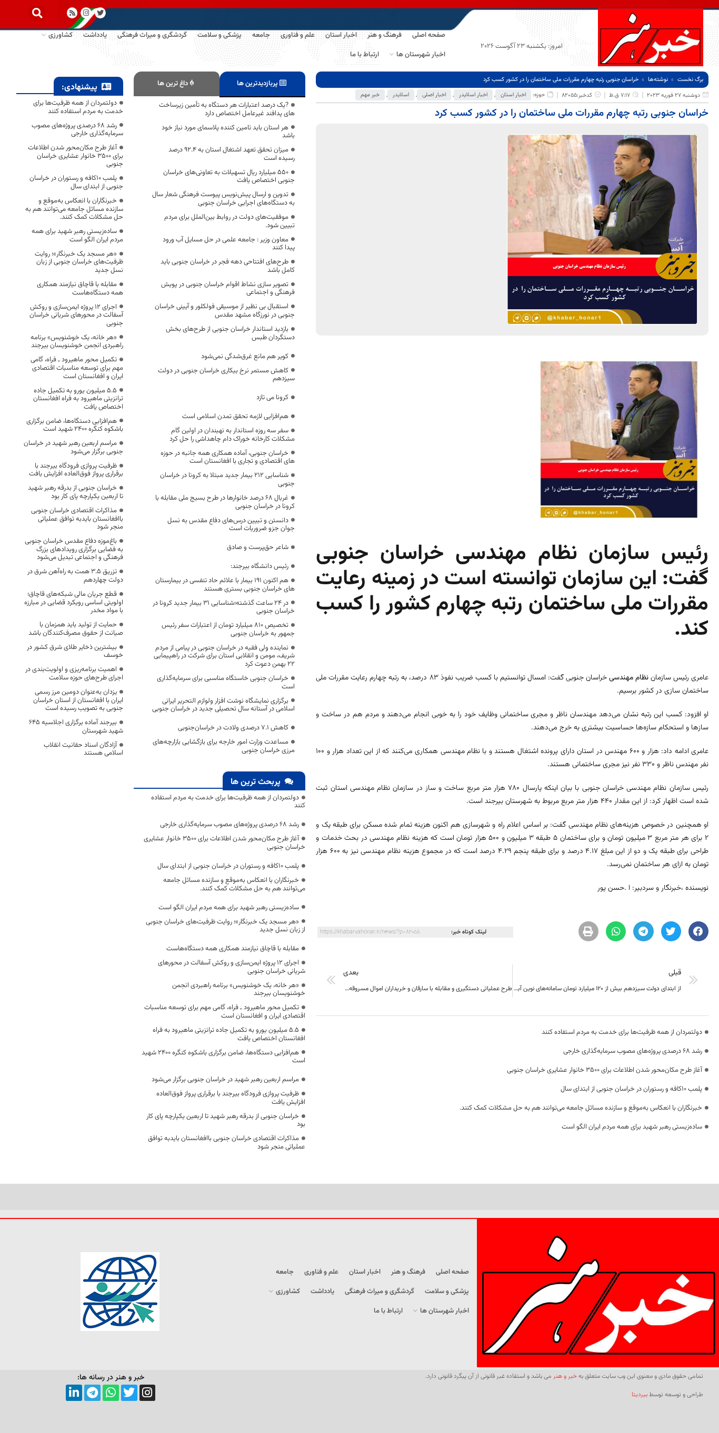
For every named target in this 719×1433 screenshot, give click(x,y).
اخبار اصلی (434, 94)
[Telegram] (92, 1393)
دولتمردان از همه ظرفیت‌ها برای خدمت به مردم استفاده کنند (622, 1032)
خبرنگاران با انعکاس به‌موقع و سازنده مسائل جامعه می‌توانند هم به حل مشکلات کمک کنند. (581, 1108)
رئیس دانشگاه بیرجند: (259, 566)
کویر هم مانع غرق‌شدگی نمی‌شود (244, 356)
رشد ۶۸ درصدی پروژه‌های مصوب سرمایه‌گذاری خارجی (632, 1051)
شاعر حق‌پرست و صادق (257, 547)
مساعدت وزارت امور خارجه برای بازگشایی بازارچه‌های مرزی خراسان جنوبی (224, 746)
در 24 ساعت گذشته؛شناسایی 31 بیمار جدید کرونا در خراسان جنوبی (224, 607)
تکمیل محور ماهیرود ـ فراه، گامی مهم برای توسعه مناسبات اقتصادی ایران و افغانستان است (224, 1011)
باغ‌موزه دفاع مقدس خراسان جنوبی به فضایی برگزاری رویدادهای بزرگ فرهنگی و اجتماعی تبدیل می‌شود (74, 549)
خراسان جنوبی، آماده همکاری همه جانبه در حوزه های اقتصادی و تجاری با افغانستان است (228, 457)
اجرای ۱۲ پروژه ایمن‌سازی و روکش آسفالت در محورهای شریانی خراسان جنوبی (231, 967)
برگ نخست (690, 79)
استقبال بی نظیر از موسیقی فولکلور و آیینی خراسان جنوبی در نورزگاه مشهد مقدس (225, 310)
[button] (37, 13)
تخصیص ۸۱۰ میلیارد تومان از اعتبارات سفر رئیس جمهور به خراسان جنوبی (228, 629)
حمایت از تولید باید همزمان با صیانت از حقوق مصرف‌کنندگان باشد (75, 628)
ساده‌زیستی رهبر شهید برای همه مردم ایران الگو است (632, 1127)
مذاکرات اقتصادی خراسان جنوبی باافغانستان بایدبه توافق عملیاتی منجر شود (226, 1142)
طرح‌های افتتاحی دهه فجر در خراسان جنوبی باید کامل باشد (228, 266)
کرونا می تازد (272, 397)
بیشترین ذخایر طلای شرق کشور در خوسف (75, 651)
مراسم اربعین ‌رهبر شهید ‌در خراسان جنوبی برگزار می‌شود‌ (225, 1079)
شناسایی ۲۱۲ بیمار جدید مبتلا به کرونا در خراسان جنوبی (227, 479)
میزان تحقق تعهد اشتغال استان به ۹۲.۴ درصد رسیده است (231, 154)
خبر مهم (370, 94)
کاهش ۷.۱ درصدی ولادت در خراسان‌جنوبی (233, 728)
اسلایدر (401, 94)
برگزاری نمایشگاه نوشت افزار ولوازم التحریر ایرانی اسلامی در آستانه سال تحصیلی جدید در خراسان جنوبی (223, 705)
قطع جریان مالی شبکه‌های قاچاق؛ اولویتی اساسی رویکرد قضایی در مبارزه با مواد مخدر (73, 602)
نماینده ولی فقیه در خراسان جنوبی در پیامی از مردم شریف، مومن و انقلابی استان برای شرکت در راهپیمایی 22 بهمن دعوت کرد (224, 656)
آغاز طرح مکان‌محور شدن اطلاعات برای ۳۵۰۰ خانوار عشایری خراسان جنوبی (604, 1070)
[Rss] (72, 12)
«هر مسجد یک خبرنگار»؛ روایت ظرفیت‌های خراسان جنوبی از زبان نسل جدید (225, 926)
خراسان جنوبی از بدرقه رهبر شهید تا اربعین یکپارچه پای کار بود (225, 1120)
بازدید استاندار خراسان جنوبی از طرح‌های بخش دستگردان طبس (230, 333)
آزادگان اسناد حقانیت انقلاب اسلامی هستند (83, 749)
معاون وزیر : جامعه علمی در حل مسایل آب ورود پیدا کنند (229, 244)
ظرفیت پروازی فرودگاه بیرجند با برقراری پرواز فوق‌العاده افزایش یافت (230, 1098)
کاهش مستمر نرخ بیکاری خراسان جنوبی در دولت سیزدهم (226, 374)
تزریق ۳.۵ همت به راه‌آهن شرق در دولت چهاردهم (75, 575)
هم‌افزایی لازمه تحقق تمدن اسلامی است (235, 416)
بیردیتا (639, 1394)
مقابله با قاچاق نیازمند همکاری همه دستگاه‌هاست (232, 948)
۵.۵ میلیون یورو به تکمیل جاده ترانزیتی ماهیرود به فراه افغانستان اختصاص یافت (229, 1034)
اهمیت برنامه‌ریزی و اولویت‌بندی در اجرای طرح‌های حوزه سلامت (74, 673)
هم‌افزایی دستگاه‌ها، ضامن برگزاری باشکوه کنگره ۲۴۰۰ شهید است (223, 1057)
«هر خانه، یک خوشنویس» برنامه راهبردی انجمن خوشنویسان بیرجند (238, 989)
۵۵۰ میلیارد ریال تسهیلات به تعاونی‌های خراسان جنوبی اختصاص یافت (229, 176)
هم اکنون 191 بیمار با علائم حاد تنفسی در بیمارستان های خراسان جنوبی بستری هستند (225, 584)
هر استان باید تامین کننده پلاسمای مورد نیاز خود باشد (228, 132)
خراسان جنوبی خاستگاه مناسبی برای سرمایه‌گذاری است (226, 682)
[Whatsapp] (111, 1393)
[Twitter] (129, 1393)
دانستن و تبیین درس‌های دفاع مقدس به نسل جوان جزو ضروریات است (231, 524)
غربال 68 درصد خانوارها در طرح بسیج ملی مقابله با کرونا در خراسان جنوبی (225, 502)
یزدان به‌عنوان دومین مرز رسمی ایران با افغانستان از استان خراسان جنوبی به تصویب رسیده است (78, 700)
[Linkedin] (74, 1393)
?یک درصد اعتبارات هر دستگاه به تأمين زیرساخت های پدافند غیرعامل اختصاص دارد (227, 109)
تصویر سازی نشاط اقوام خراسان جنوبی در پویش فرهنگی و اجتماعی (228, 288)
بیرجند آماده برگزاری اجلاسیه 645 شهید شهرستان (76, 726)
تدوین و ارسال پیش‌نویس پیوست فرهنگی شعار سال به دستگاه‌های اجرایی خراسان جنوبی (223, 198)
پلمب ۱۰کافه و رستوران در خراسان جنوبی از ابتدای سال (631, 1089)
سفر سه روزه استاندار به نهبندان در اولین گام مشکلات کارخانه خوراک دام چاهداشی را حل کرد (232, 434)
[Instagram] (86, 12)
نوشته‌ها (658, 79)
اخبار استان (513, 94)
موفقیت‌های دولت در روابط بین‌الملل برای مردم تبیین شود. (229, 221)
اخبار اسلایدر (473, 94)
